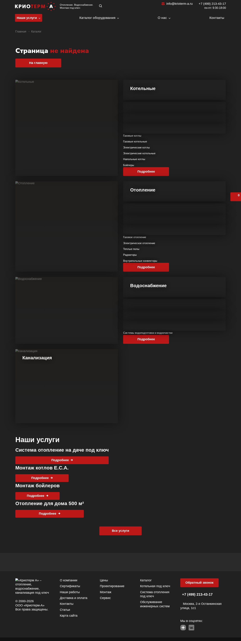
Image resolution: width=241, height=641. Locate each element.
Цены (104, 580)
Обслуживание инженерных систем (155, 604)
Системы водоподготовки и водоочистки (147, 332)
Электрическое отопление (139, 243)
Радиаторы (130, 254)
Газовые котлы (132, 135)
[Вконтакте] (191, 626)
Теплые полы (131, 248)
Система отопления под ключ (154, 594)
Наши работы (70, 592)
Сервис (105, 598)
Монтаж (105, 592)
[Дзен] (183, 626)
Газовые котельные (135, 141)
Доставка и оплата (73, 598)
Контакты (66, 604)
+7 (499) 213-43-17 (212, 3)
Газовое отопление (134, 237)
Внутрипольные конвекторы (140, 260)
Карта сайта (68, 615)
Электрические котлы (136, 147)
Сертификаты (70, 586)
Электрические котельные (139, 153)
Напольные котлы (134, 159)
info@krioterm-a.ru (179, 3)
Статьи (65, 610)
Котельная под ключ (155, 586)
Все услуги (120, 530)
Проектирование (112, 586)
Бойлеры (128, 165)
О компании (68, 580)
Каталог (146, 580)
